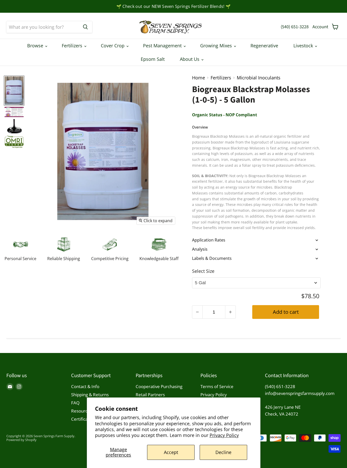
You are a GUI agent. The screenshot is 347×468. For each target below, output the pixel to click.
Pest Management (163, 45)
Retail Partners (150, 395)
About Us (190, 59)
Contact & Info (85, 386)
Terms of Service (216, 386)
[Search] (85, 27)
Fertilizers (73, 45)
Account (320, 27)
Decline (223, 452)
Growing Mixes (216, 45)
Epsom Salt (153, 59)
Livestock (303, 45)
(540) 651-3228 (295, 27)
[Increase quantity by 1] (230, 312)
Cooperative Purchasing (159, 386)
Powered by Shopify (21, 439)
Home (198, 77)
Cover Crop (113, 45)
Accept (171, 452)
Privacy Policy (224, 435)
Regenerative (264, 45)
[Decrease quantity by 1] (197, 312)
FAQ (75, 403)
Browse (35, 45)
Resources (81, 411)
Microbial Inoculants (258, 77)
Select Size (203, 271)
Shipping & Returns (90, 395)
